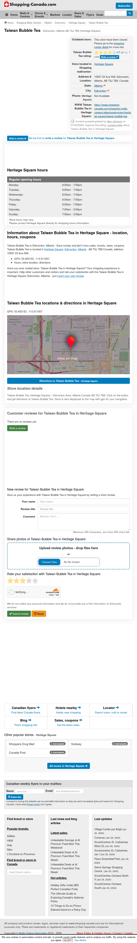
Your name (28, 501)
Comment (29, 516)
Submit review (20, 613)
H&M (10, 840)
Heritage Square (103, 64)
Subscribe (124, 6)
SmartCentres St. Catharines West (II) (111, 844)
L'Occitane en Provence (21, 854)
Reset (40, 613)
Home (14, 15)
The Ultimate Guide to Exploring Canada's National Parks (67, 897)
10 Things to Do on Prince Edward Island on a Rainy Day (68, 907)
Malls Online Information (33, 933)
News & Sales (79, 14)
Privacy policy (33, 804)
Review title (28, 509)
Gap (9, 845)
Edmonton (71, 249)
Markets (55, 15)
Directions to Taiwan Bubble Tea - (68, 381)
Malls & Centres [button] (25, 14)
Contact (117, 933)
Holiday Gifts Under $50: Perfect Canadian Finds (65, 887)
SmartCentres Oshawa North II (111, 877)
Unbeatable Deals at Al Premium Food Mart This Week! (65, 856)
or (68, 550)
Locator (67, 15)
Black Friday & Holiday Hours (94, 933)
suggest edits (115, 125)
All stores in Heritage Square (67, 766)
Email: (49, 791)
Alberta (82, 249)
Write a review (108, 57)
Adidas (11, 836)
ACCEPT (68, 940)
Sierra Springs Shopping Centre (108, 869)
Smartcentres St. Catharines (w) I (111, 852)
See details (80, 940)
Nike (9, 849)
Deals (99, 15)
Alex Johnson (114, 121)
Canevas (107, 837)
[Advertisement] (69, 45)
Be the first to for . (72, 138)
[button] (6, 14)
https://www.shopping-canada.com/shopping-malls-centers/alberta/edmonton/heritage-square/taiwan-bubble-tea (112, 110)
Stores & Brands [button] (40, 14)
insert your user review (70, 276)
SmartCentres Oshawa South (107, 885)
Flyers (90, 15)
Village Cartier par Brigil (110, 831)
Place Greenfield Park (111, 860)
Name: (10, 791)
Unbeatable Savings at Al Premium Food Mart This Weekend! (65, 844)
